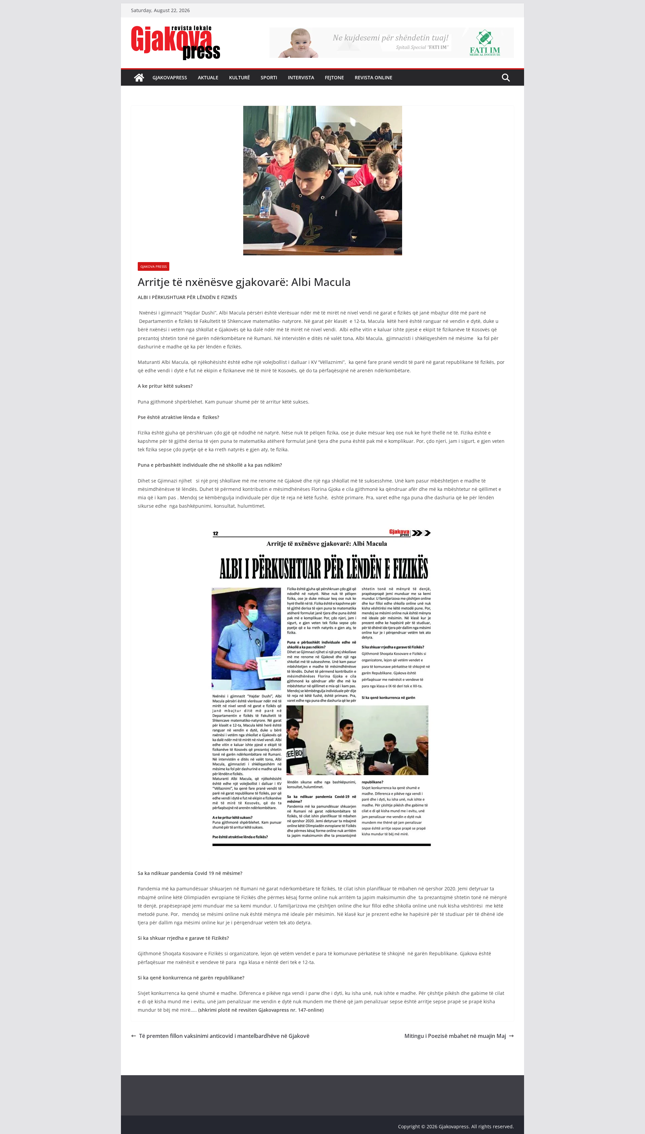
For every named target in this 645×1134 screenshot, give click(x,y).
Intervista (301, 77)
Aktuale (208, 77)
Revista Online (373, 77)
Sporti (269, 77)
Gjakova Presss (153, 266)
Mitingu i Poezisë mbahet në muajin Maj (455, 1036)
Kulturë (239, 77)
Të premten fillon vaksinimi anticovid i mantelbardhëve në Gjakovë (224, 1036)
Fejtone (334, 77)
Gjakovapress (170, 77)
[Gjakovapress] (139, 78)
